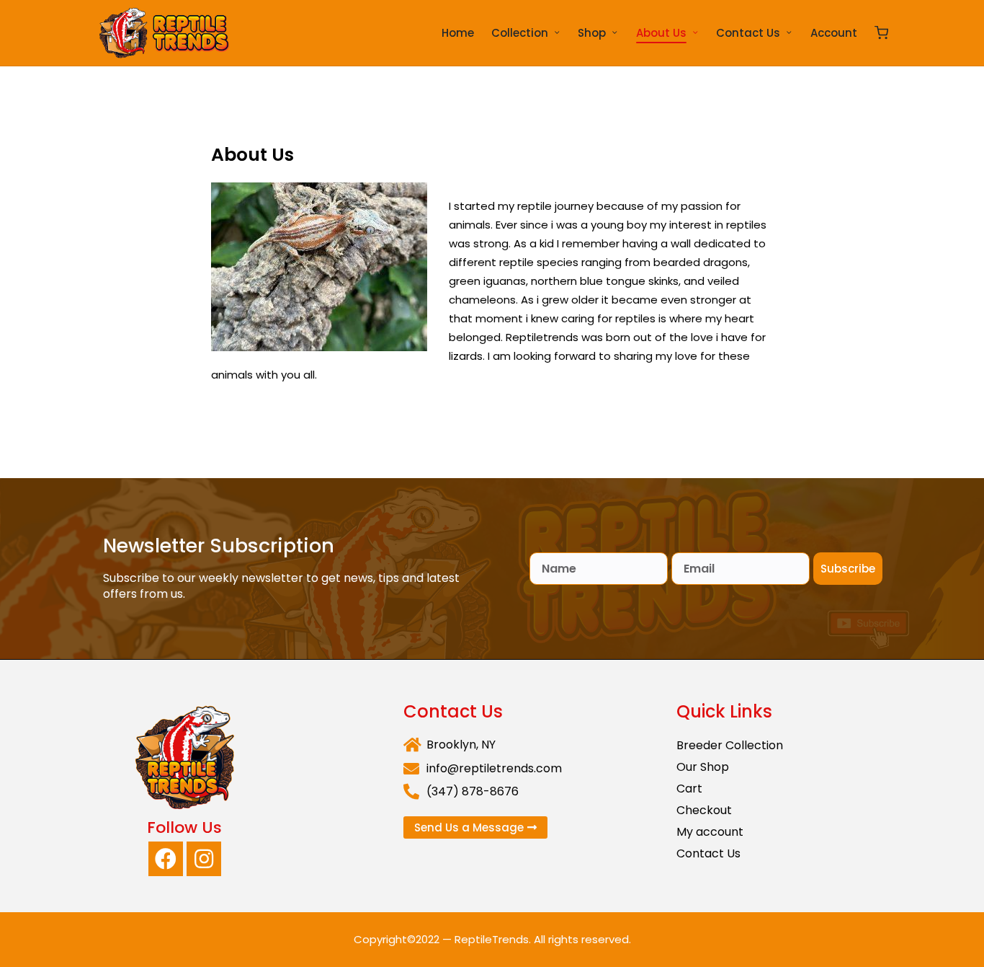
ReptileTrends (492, 939)
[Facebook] (165, 859)
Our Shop (702, 767)
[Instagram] (204, 859)
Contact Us (708, 853)
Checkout (704, 810)
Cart (689, 788)
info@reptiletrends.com (494, 768)
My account (709, 832)
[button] (475, 827)
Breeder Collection (729, 745)
